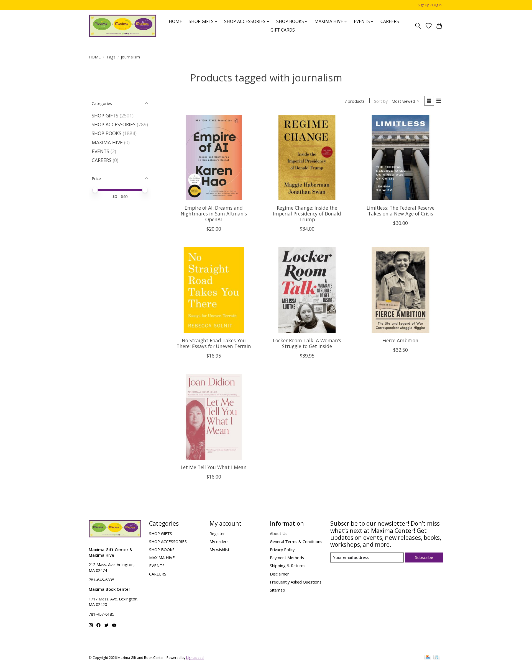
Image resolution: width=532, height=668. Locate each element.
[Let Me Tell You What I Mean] (214, 417)
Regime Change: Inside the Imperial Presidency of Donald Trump (307, 213)
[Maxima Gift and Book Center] (123, 26)
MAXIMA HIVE (107, 142)
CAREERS (389, 21)
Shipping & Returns (287, 565)
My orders (219, 541)
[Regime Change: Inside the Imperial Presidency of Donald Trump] (307, 157)
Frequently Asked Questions (295, 582)
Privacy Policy (282, 549)
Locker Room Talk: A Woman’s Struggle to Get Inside (307, 343)
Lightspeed (195, 657)
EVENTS (100, 151)
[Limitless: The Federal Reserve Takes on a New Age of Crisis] (400, 157)
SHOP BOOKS (106, 133)
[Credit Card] (427, 658)
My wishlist (219, 549)
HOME (175, 21)
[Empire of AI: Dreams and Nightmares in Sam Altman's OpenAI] (214, 157)
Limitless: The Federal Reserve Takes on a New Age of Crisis (400, 210)
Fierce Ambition (400, 340)
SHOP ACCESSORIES (113, 124)
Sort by (381, 101)
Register (217, 533)
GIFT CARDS (282, 30)
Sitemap (277, 590)
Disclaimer (279, 574)
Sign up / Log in (430, 5)
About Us (278, 533)
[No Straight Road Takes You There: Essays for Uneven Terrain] (214, 290)
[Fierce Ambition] (400, 290)
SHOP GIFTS (105, 115)
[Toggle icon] (418, 26)
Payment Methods (287, 557)
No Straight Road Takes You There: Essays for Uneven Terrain (214, 343)
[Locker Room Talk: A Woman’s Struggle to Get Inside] (307, 290)
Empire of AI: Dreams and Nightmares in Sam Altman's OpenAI (214, 213)
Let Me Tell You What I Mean (214, 467)
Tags (111, 57)
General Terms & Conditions (296, 541)
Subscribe (424, 557)
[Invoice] (436, 658)
